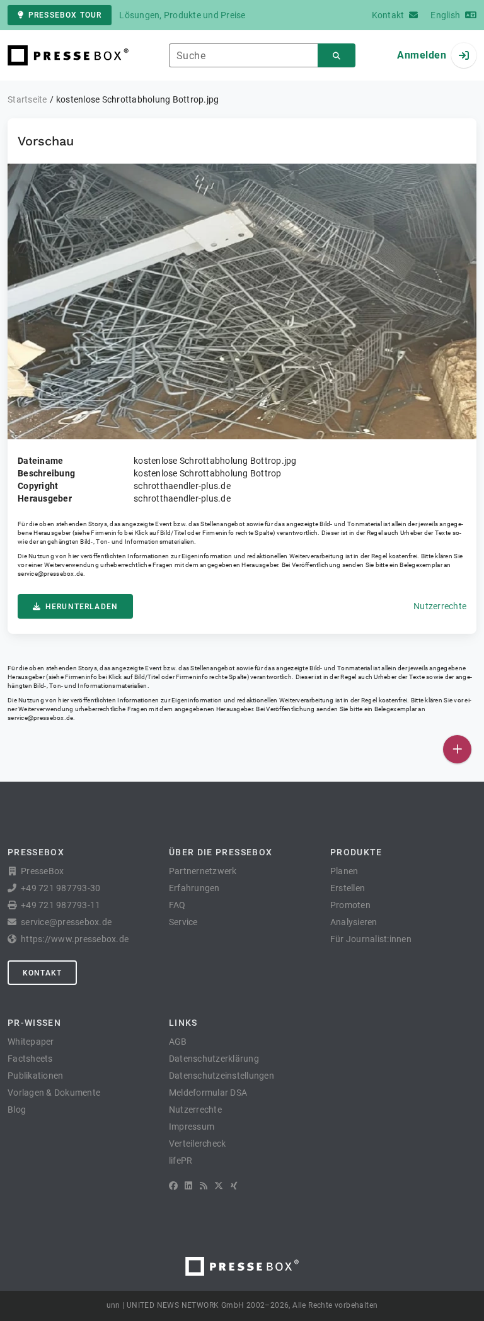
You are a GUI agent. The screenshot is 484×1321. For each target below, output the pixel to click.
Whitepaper (31, 1042)
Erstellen (347, 888)
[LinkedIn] (188, 1185)
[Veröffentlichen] (457, 749)
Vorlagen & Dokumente (54, 1093)
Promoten (350, 905)
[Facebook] (173, 1185)
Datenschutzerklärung (214, 1059)
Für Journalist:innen (371, 939)
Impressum (191, 1126)
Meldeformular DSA (208, 1093)
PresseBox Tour (64, 15)
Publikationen (35, 1076)
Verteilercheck (197, 1143)
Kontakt (42, 973)
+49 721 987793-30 (60, 888)
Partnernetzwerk (203, 871)
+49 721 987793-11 (60, 905)
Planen (344, 871)
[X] (218, 1185)
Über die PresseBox (220, 852)
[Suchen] (336, 55)
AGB (178, 1042)
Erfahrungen (194, 888)
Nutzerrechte (439, 606)
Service (183, 922)
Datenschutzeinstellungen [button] (221, 1076)
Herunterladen (81, 606)
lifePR (181, 1160)
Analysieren (353, 922)
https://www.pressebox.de (75, 939)
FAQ (177, 905)
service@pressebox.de (50, 573)
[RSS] (203, 1185)
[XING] (234, 1185)
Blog (17, 1110)
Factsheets (30, 1059)
